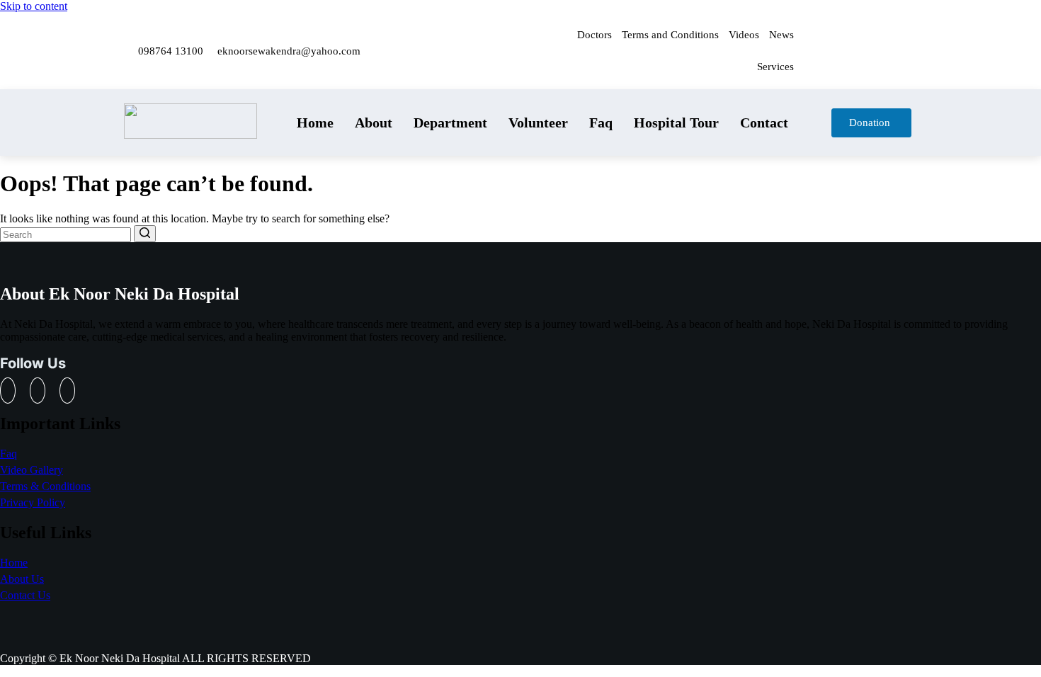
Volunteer (538, 122)
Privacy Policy (32, 502)
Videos (744, 34)
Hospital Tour (676, 122)
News (781, 34)
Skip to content (33, 6)
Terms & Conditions (45, 486)
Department (450, 122)
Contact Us (25, 595)
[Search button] (145, 233)
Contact (764, 122)
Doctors (594, 34)
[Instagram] (900, 30)
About (373, 122)
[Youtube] (900, 68)
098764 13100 (170, 51)
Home (315, 122)
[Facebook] (858, 30)
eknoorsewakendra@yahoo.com (288, 51)
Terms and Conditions (670, 34)
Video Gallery (31, 470)
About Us (22, 579)
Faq (601, 122)
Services (775, 66)
